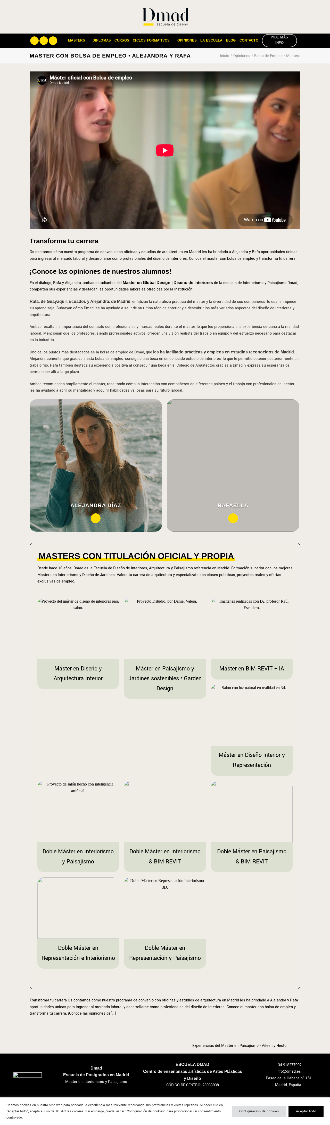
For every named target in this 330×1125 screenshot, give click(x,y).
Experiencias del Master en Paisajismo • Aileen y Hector (240, 1045)
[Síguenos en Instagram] (43, 40)
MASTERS (76, 40)
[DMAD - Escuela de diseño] (165, 16)
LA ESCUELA (211, 40)
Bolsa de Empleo (268, 56)
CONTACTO (249, 40)
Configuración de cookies (259, 1111)
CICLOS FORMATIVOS (151, 40)
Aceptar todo (306, 1111)
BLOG (231, 40)
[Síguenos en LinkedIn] (53, 40)
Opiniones (241, 56)
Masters (293, 56)
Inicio (224, 56)
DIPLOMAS (102, 40)
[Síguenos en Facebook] (34, 40)
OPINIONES (187, 40)
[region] (165, 1111)
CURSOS (121, 40)
